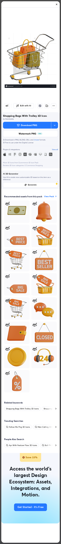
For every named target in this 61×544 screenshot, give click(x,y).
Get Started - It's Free (30, 507)
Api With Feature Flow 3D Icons (23, 445)
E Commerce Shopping (34, 165)
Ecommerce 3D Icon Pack (28, 163)
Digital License (27, 143)
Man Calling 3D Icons (47, 427)
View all (55, 149)
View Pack (49, 196)
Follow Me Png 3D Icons (19, 427)
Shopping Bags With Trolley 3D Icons (22, 408)
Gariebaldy (9, 119)
